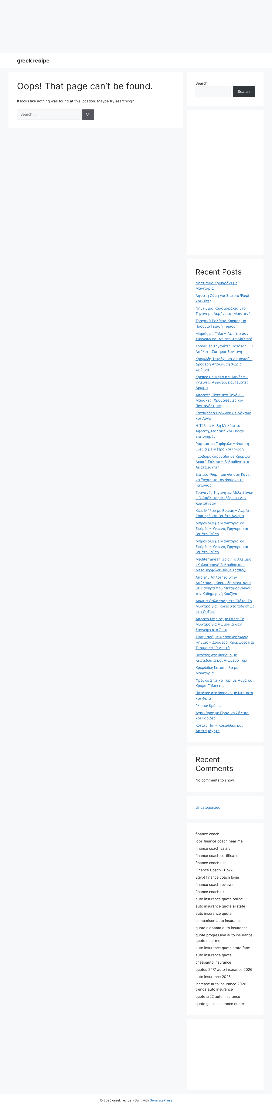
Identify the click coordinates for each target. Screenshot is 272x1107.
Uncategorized (208, 807)
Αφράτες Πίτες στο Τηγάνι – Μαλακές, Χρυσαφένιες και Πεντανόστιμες (220, 400)
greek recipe (33, 60)
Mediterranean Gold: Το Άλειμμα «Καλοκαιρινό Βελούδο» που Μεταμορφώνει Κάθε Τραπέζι (224, 564)
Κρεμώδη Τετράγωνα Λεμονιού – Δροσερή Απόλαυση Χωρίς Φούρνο (224, 364)
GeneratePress (161, 1100)
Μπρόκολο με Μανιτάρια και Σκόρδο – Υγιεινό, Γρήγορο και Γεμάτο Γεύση (222, 528)
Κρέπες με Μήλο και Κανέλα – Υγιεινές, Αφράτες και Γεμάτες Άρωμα (222, 382)
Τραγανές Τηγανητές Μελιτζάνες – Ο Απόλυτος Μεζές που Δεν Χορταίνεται (224, 497)
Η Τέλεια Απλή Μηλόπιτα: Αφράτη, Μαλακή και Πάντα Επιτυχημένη (220, 431)
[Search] (88, 114)
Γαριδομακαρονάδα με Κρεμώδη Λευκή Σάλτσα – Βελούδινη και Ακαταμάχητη (223, 461)
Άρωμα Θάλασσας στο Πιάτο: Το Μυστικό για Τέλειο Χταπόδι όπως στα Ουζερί (225, 606)
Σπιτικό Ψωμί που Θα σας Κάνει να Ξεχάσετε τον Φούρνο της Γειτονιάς (223, 479)
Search (201, 83)
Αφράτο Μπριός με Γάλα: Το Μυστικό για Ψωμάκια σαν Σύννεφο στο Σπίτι (220, 624)
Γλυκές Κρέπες (208, 706)
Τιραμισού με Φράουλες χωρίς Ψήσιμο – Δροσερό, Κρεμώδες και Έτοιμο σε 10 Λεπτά (225, 642)
